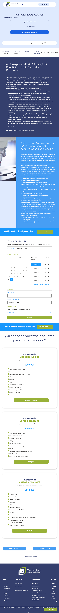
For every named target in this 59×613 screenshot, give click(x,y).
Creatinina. (12, 379)
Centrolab (10, 607)
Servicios (6, 586)
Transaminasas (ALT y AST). (16, 384)
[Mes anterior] (9, 258)
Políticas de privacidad (39, 607)
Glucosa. (11, 377)
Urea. (10, 382)
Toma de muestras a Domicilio (17, 369)
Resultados (7, 598)
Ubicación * (10, 293)
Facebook (53, 583)
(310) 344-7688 (18, 583)
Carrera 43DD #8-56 (37, 590)
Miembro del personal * (13, 299)
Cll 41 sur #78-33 (36, 595)
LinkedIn (53, 588)
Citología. (11, 441)
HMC (14, 607)
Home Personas (8, 584)
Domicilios (6, 591)
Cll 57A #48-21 (35, 586)
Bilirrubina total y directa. (15, 387)
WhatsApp (53, 596)
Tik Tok (52, 591)
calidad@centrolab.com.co (21, 590)
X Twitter (53, 593)
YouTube (53, 598)
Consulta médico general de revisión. (18, 395)
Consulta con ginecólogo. (15, 435)
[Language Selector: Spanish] (23, 4)
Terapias (6, 593)
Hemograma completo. (15, 371)
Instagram (53, 586)
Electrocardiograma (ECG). (16, 389)
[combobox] (29, 295)
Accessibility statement (30, 608)
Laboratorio (7, 588)
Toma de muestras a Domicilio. (17, 433)
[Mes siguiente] (26, 258)
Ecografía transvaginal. (15, 438)
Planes (5, 600)
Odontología (7, 595)
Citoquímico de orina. (14, 392)
